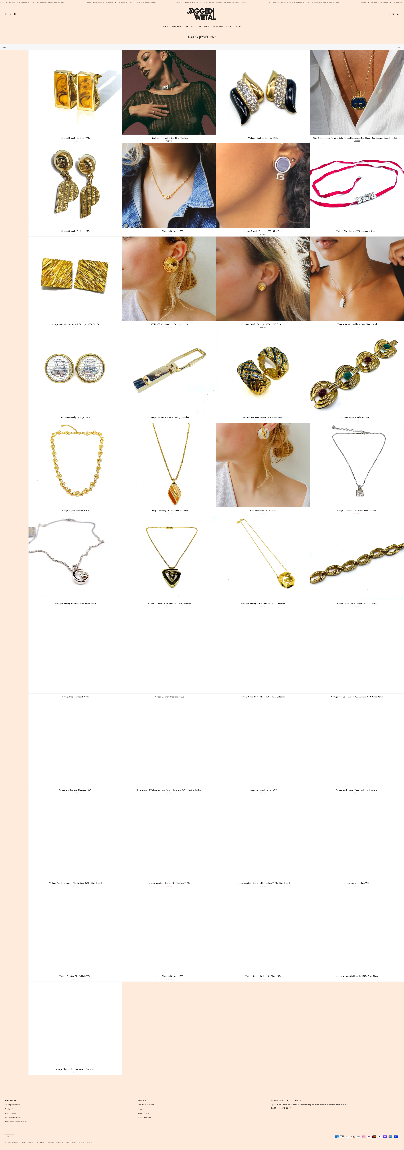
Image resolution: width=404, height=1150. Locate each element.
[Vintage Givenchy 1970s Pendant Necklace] (169, 465)
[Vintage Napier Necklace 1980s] (75, 465)
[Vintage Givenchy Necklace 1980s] (169, 651)
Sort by (397, 47)
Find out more (10, 1113)
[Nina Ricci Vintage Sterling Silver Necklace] (169, 92)
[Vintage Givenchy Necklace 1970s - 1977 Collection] (263, 651)
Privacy (140, 1109)
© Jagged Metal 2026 (12, 1142)
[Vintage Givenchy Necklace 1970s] (169, 185)
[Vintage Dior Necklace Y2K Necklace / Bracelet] (357, 185)
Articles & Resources (13, 1117)
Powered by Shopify (85, 1142)
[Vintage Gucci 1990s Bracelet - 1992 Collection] (357, 558)
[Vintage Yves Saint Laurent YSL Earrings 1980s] (263, 372)
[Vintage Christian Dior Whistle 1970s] (75, 930)
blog (74, 1142)
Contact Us (9, 1109)
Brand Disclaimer (144, 1117)
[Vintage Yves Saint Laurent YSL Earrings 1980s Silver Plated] (357, 651)
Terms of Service (144, 1113)
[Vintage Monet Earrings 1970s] (263, 465)
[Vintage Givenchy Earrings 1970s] (75, 92)
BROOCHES (59, 1142)
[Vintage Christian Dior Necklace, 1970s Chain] (75, 1024)
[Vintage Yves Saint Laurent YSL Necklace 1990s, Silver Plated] (263, 837)
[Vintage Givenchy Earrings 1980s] (75, 185)
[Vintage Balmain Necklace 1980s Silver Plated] (357, 279)
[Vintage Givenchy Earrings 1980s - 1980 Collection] (263, 279)
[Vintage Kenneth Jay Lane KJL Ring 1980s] (263, 930)
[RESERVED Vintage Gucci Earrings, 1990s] (169, 279)
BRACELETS (50, 1142)
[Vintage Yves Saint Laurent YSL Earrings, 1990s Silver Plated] (75, 837)
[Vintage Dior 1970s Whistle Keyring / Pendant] (169, 372)
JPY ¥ (8, 1136)
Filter (4, 47)
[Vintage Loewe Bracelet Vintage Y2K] (357, 372)
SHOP (23, 1142)
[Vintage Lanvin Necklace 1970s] (357, 837)
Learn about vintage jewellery (16, 1121)
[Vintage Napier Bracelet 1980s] (75, 651)
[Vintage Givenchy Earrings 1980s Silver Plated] (263, 185)
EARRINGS (31, 1142)
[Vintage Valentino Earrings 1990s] (263, 744)
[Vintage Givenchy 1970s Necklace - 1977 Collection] (263, 558)
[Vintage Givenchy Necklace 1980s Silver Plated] (75, 558)
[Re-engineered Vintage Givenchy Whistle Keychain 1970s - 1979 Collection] (169, 744)
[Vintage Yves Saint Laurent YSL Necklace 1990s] (169, 837)
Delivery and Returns (146, 1104)
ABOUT (68, 1142)
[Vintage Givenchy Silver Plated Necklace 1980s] (357, 465)
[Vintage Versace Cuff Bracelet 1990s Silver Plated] (357, 930)
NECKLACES (40, 1142)
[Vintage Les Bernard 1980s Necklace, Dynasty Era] (357, 744)
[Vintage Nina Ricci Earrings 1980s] (263, 92)
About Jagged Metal (12, 1104)
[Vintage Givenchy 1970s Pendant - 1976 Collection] (169, 558)
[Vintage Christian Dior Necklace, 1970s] (75, 744)
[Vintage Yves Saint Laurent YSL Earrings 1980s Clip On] (75, 279)
